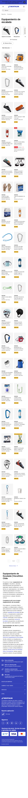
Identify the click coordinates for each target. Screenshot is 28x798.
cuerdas (5, 617)
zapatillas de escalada (14, 612)
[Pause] (24, 2)
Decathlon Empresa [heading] (6, 681)
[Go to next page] (18, 561)
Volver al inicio (12, 565)
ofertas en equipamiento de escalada (13, 637)
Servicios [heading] (4, 689)
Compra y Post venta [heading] (7, 685)
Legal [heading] (2, 693)
